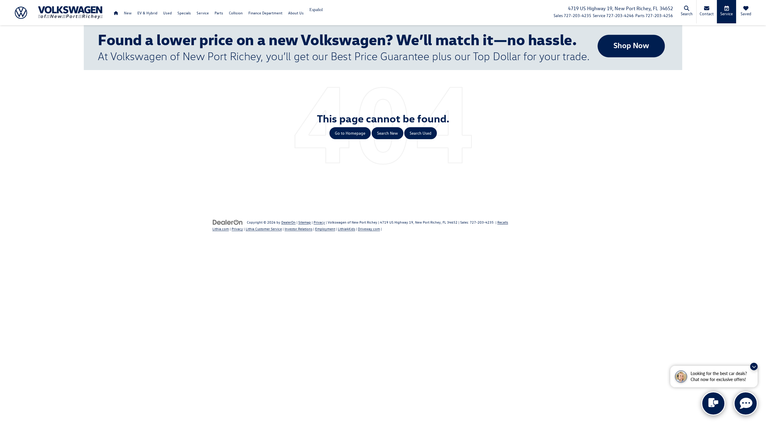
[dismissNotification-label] (754, 366)
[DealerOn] (227, 222)
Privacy (319, 222)
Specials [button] (184, 12)
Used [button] (167, 12)
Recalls (502, 222)
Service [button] (203, 12)
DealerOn (288, 222)
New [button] (128, 12)
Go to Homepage (350, 133)
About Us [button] (296, 12)
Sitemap (304, 222)
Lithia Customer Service (264, 228)
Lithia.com (220, 228)
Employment (325, 228)
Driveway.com (369, 228)
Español (316, 9)
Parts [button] (219, 12)
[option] (316, 12)
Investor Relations (298, 228)
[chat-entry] (713, 403)
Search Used (420, 133)
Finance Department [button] (265, 12)
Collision (236, 12)
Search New (387, 133)
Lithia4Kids (346, 228)
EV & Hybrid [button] (147, 12)
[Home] (116, 12)
